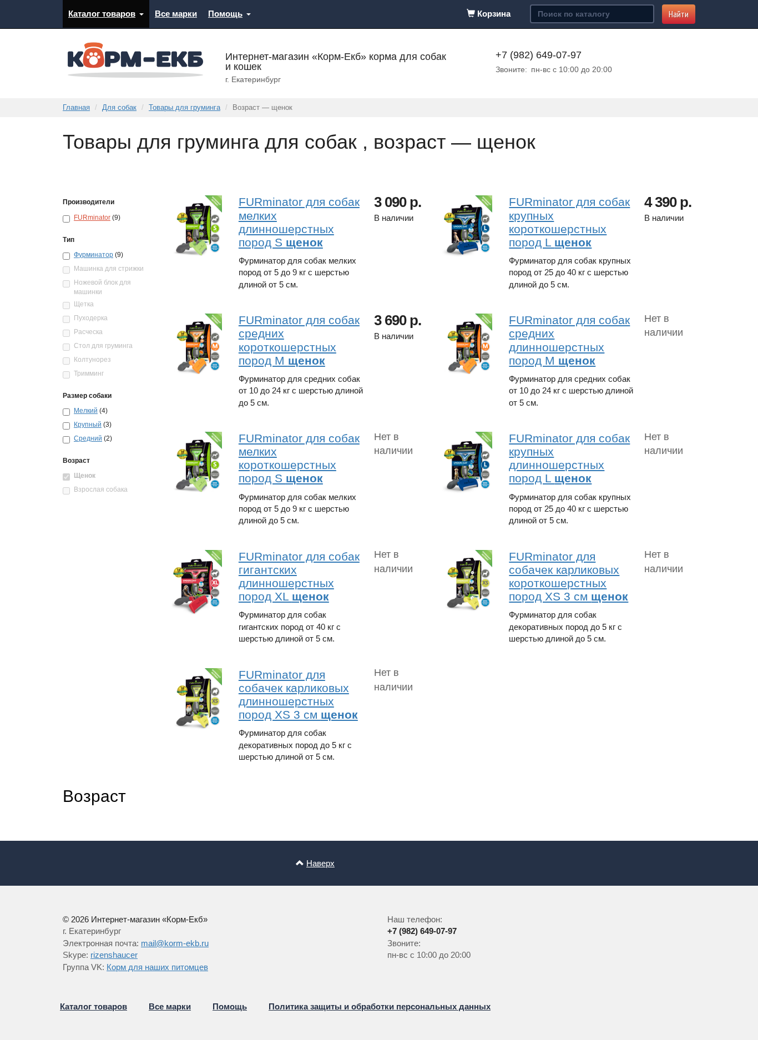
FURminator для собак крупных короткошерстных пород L (569, 221)
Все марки (176, 13)
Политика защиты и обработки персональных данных (380, 1006)
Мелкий (86, 411)
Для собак (119, 107)
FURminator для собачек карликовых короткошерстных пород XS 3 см (568, 576)
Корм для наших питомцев (157, 967)
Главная (76, 107)
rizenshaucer (114, 955)
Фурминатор (93, 255)
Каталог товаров (101, 13)
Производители (88, 202)
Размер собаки (87, 396)
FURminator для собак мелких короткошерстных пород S (299, 458)
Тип (68, 240)
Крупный (88, 424)
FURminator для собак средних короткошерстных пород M (299, 340)
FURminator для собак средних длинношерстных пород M (569, 340)
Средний (88, 438)
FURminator (92, 217)
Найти (679, 13)
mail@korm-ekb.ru (175, 943)
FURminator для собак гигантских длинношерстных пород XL (299, 576)
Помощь (225, 13)
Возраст (76, 461)
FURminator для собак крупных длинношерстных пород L (569, 458)
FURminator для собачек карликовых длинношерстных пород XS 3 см (298, 694)
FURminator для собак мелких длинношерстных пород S (299, 221)
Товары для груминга (184, 107)
